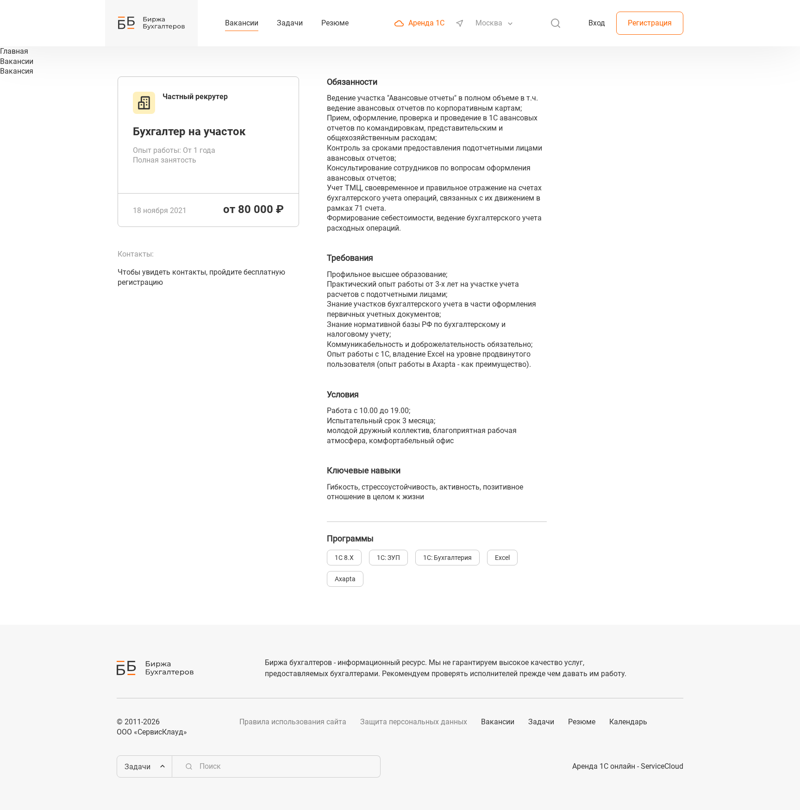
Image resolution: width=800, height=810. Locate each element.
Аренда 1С (426, 23)
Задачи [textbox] (137, 766)
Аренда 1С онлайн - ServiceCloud (627, 766)
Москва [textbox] (488, 23)
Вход (596, 23)
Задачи (541, 721)
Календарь (628, 721)
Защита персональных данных (413, 721)
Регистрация (650, 23)
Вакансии (497, 721)
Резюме (581, 721)
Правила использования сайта (292, 721)
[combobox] (490, 23)
